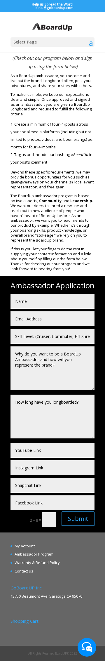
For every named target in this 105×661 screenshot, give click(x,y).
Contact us (24, 571)
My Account (25, 546)
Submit (78, 519)
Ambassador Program (34, 554)
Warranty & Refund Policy (37, 562)
